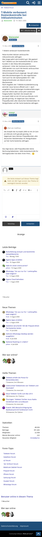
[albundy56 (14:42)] (13, 361)
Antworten (30, 224)
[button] (5, 217)
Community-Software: (21, 534)
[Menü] (39, 3)
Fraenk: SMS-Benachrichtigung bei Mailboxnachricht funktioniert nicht (19, 408)
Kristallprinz (35, 438)
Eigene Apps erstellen (14, 260)
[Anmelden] (33, 3)
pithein (8, 268)
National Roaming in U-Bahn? (17, 342)
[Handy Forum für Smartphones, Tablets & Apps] (9, 3)
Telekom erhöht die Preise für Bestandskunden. (17, 379)
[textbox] (21, 203)
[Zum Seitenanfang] (38, 534)
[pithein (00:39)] (5, 361)
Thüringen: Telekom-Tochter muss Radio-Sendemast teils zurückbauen (21, 400)
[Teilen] (39, 30)
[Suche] (28, 3)
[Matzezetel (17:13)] (9, 361)
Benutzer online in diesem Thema (18, 292)
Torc (7, 256)
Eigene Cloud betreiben (15, 279)
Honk (7, 317)
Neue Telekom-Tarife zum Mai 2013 (19, 394)
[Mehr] (38, 46)
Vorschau (11, 224)
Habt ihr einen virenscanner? (17, 266)
